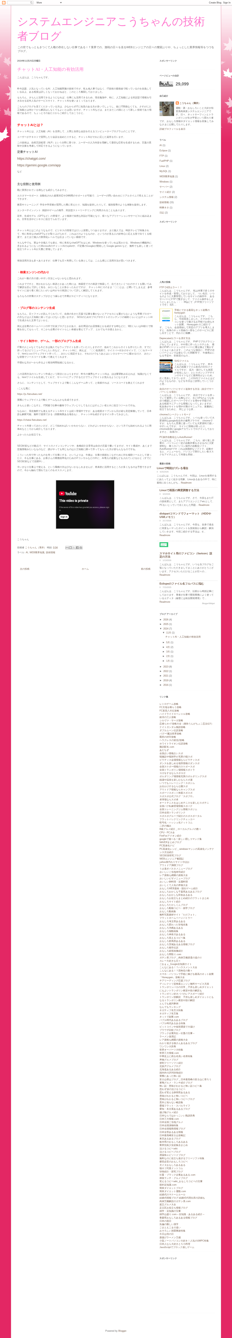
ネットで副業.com (169, 1016)
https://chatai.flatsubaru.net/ (32, 420)
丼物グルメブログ (169, 1059)
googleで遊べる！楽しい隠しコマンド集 (181, 839)
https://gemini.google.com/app (39, 165)
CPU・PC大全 (167, 832)
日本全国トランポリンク (172, 812)
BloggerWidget (208, 603)
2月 (168, 656)
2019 (166, 680)
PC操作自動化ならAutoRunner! (176, 437)
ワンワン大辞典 (168, 1046)
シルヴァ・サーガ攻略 (171, 720)
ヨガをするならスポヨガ (172, 773)
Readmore (186, 482)
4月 (168, 647)
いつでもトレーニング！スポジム (177, 783)
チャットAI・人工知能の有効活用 (183, 636)
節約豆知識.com (168, 1184)
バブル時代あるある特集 (172, 1023)
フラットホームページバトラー (176, 918)
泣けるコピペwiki (169, 1148)
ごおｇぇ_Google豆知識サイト (176, 964)
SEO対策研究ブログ (170, 855)
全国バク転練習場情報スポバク (176, 806)
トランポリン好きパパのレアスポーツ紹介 (182, 993)
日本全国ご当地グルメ (171, 1122)
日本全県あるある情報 (171, 1132)
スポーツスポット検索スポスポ (176, 792)
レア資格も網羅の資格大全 (174, 875)
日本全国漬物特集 (169, 1125)
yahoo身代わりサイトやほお (174, 862)
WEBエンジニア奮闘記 (172, 858)
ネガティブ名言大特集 (171, 1010)
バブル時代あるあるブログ (174, 1020)
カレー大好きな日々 (170, 960)
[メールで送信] (67, 547)
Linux (162, 166)
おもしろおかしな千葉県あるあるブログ (181, 891)
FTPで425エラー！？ (171, 287)
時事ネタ (164, 207)
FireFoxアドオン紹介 (171, 835)
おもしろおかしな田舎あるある (176, 895)
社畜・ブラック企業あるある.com (177, 1174)
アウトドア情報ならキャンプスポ (177, 789)
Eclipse (163, 150)
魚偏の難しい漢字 (169, 1224)
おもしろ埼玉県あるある (172, 921)
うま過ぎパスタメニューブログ (176, 868)
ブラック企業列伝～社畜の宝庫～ (177, 1033)
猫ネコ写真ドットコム (171, 1168)
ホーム (85, 569)
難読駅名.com (167, 746)
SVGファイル (181, 361)
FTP (162, 155)
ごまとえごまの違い (170, 1227)
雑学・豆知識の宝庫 (170, 1211)
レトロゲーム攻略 (169, 704)
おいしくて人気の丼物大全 (174, 885)
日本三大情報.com (169, 1119)
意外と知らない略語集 (171, 1102)
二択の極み (165, 825)
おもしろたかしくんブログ (174, 905)
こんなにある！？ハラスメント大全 (178, 967)
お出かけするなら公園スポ (174, 786)
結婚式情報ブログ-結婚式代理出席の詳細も (182, 1197)
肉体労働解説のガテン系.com (175, 1201)
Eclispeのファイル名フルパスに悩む (182, 583)
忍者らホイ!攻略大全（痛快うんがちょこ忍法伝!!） (187, 723)
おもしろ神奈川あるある (172, 934)
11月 (169, 632)
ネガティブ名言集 (169, 1013)
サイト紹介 (165, 192)
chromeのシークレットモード (175, 414)
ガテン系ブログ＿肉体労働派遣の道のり (181, 957)
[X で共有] (74, 547)
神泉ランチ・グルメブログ (174, 1178)
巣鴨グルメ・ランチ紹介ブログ (176, 1082)
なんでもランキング (170, 1007)
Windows (164, 181)
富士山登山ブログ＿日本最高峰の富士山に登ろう (185, 1079)
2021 (166, 675)
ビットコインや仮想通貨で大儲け (177, 1026)
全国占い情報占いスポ (171, 753)
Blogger (122, 1330)
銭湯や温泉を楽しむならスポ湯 (176, 779)
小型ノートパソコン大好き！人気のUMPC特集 (184, 1240)
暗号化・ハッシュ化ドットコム (176, 822)
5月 (168, 642)
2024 (166, 628)
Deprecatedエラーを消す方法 (175, 338)
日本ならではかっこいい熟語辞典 (177, 1115)
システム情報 (167, 197)
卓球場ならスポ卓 (169, 799)
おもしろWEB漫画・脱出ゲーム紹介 (179, 888)
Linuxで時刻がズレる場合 (172, 468)
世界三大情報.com (169, 1053)
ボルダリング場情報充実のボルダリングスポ (183, 776)
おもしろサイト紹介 (170, 901)
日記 (162, 212)
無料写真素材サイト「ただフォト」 (178, 914)
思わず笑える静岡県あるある (175, 1092)
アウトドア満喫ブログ (171, 865)
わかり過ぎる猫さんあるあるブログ (178, 1043)
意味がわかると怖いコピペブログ (177, 1099)
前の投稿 (145, 569)
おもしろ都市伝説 (169, 947)
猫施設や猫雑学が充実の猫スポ (176, 756)
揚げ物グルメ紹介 (169, 1112)
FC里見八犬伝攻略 (169, 710)
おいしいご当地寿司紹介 (172, 872)
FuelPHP (164, 160)
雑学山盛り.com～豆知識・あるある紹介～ (182, 1214)
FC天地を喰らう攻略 (170, 707)
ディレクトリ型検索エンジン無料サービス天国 (184, 983)
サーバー (164, 186)
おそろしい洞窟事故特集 (172, 1230)
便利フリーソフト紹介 (171, 1063)
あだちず (164, 750)
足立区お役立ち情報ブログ (174, 1207)
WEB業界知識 (37, 552)
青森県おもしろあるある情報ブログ (178, 1217)
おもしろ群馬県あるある (172, 941)
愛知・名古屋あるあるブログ (175, 1109)
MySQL (163, 171)
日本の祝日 (165, 1221)
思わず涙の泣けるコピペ (172, 1089)
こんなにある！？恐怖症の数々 (176, 970)
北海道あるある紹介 (170, 1069)
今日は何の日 (167, 1234)
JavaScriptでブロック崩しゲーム (177, 1247)
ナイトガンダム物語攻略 (172, 727)
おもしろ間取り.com (170, 954)
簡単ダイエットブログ (171, 1188)
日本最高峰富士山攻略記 (172, 1135)
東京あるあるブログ (170, 1138)
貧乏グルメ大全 (168, 1204)
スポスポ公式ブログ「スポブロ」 (177, 796)
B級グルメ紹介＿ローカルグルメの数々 (180, 829)
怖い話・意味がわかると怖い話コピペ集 (181, 1086)
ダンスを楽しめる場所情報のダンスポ (180, 763)
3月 (168, 651)
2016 (166, 685)
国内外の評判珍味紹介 (171, 1072)
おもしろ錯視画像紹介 (171, 951)
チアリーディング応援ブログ (175, 980)
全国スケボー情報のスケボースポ (177, 766)
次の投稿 (24, 569)
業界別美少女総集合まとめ (174, 1145)
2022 (166, 671)
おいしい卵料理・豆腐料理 (174, 881)
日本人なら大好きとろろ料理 (175, 1244)
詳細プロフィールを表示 (172, 129)
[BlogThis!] (70, 547)
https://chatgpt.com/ (31, 158)
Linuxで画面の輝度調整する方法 (179, 490)
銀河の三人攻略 (168, 717)
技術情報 (50, 552)
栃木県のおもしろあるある (174, 1141)
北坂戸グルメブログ (170, 1066)
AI (27, 552)
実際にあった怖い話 (170, 1076)
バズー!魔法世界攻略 (170, 733)
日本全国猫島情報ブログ (172, 1128)
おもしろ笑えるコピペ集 (172, 937)
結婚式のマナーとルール (172, 1194)
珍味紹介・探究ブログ (171, 1171)
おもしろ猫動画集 (169, 931)
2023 (166, 666)
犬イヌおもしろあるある (172, 1165)
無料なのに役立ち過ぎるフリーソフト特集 (182, 1158)
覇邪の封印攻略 (168, 737)
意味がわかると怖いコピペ (174, 1096)
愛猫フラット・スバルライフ (175, 1105)
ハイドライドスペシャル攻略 (175, 714)
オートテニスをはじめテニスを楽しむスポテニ (184, 802)
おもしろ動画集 (168, 911)
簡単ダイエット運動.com (173, 1191)
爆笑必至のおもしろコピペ (174, 1161)
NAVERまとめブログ (171, 842)
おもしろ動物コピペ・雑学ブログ (177, 908)
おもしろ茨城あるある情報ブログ (177, 944)
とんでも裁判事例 (169, 1003)
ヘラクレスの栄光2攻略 (172, 740)
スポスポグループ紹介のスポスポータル (181, 816)
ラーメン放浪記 (168, 1036)
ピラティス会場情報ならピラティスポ (180, 760)
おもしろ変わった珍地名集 (174, 924)
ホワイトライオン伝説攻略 (174, 743)
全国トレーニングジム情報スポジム (178, 809)
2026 (166, 619)
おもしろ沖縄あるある (171, 928)
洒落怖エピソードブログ (172, 1155)
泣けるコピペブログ (170, 1151)
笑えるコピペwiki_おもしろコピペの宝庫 (181, 1181)
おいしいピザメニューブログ (175, 878)
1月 (168, 660)
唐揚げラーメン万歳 (170, 1237)
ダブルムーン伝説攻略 (171, 730)
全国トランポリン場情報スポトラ (177, 769)
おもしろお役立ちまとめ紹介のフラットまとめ (184, 898)
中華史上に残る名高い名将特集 (176, 1056)
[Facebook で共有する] (77, 547)
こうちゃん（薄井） (190, 103)
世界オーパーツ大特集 (171, 1049)
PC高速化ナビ (167, 845)
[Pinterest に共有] (81, 547)
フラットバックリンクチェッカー (177, 819)
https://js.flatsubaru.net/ (29, 394)
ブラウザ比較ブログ (170, 1030)
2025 (166, 624)
